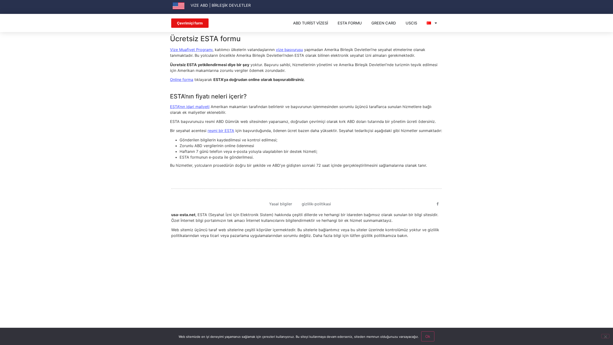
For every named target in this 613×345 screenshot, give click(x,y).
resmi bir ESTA (221, 130)
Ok (427, 336)
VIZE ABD (199, 5)
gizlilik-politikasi (316, 203)
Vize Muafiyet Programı (191, 49)
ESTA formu (350, 23)
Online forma (181, 79)
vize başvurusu (289, 49)
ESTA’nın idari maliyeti (190, 106)
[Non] (605, 336)
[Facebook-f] (437, 204)
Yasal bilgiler (280, 203)
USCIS (411, 23)
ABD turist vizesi (310, 23)
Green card (383, 23)
